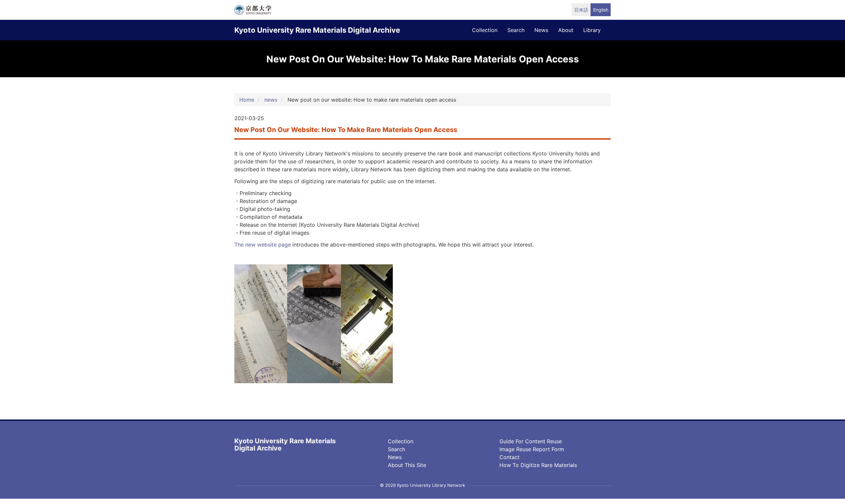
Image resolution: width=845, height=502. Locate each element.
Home (246, 99)
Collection (400, 441)
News (395, 457)
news (541, 30)
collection (484, 30)
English (600, 10)
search (515, 30)
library (592, 30)
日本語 (581, 10)
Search (396, 449)
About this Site (407, 465)
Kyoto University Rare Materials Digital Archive (317, 30)
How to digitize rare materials (538, 465)
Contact (509, 457)
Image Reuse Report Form (531, 449)
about (565, 30)
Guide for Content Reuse (530, 441)
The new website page (262, 244)
